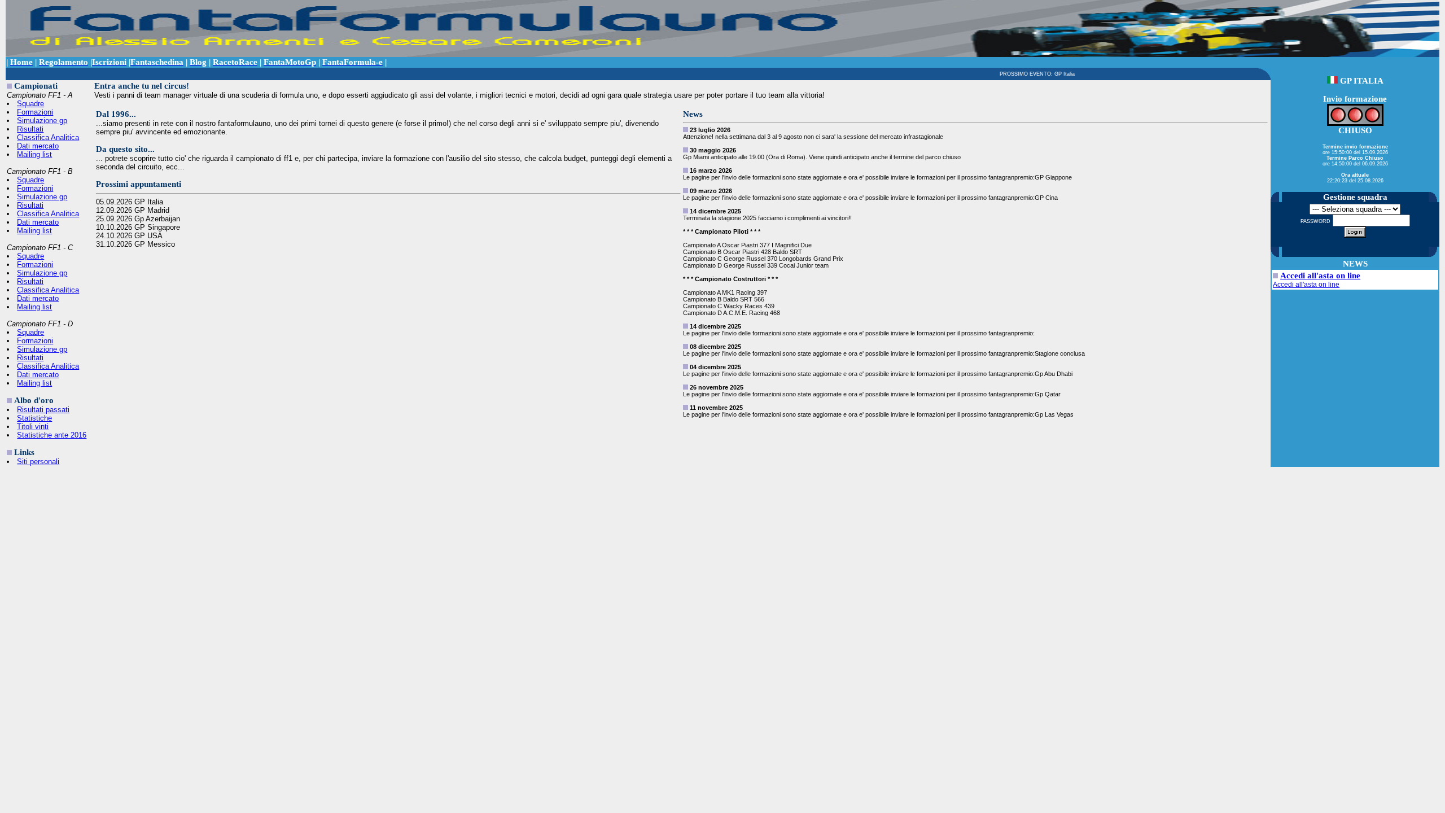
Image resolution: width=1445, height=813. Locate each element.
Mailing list (34, 154)
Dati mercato (38, 146)
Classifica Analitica (48, 137)
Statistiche (34, 418)
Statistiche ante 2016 (51, 435)
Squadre (30, 103)
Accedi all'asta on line (1320, 275)
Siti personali (38, 461)
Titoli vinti (33, 426)
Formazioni (35, 112)
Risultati (30, 129)
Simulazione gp (42, 120)
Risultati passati (43, 409)
